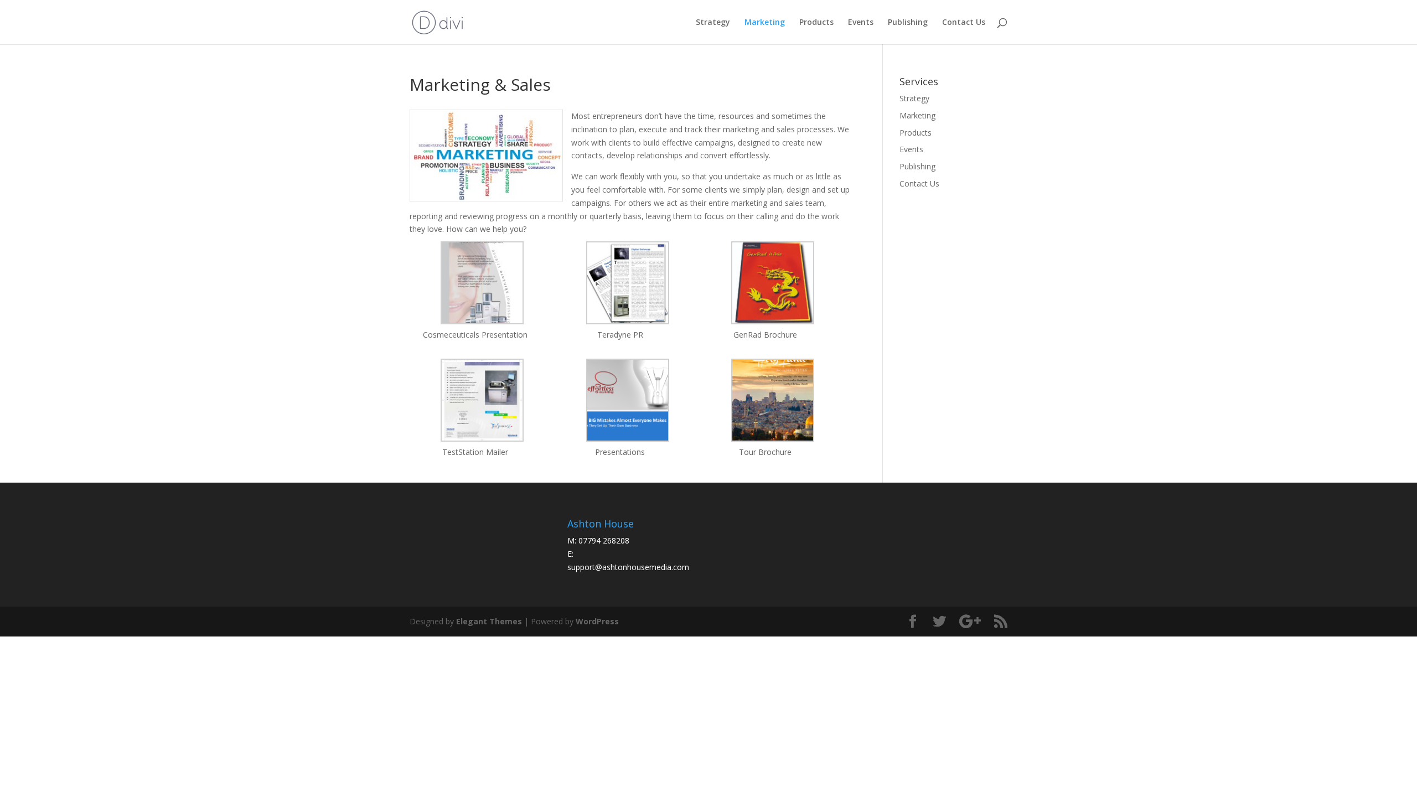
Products (816, 22)
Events (860, 22)
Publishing (908, 22)
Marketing (764, 22)
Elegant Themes (489, 621)
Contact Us (963, 22)
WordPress (597, 621)
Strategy (713, 22)
